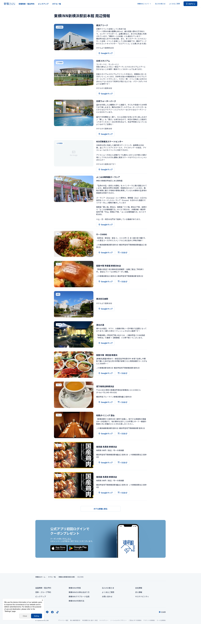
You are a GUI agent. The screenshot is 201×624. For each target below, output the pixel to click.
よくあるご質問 (174, 4)
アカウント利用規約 (149, 620)
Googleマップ (107, 53)
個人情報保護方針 (75, 620)
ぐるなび (123, 252)
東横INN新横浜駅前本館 (67, 577)
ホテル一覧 (56, 4)
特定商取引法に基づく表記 (90, 620)
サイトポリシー (103, 620)
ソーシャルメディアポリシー (118, 620)
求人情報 (138, 592)
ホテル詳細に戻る (100, 509)
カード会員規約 (161, 620)
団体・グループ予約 (43, 592)
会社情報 (138, 588)
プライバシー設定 (63, 620)
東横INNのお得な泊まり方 (79, 592)
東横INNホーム (40, 577)
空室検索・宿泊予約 (26, 4)
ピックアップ (43, 4)
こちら (68, 538)
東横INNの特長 (75, 588)
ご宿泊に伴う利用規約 (135, 620)
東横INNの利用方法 (76, 601)
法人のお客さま (160, 4)
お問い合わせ (107, 596)
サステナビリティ (142, 596)
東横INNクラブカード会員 (79, 596)
